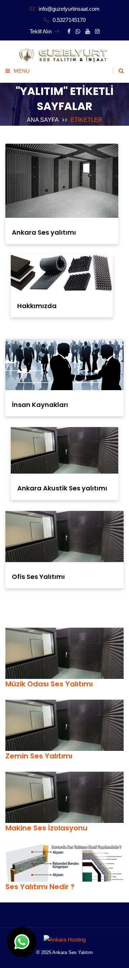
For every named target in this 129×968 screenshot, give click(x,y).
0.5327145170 (68, 20)
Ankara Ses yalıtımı (44, 232)
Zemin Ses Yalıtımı (38, 756)
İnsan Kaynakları (40, 404)
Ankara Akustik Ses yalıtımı (62, 488)
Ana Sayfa (43, 120)
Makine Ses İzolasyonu (46, 828)
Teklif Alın (41, 31)
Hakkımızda (37, 305)
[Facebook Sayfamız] (69, 31)
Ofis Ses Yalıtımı (38, 576)
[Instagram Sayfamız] (97, 31)
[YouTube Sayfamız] (87, 31)
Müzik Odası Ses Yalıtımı (49, 684)
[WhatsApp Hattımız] (78, 31)
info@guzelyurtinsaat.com (68, 9)
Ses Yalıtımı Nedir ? (40, 887)
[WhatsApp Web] (22, 942)
